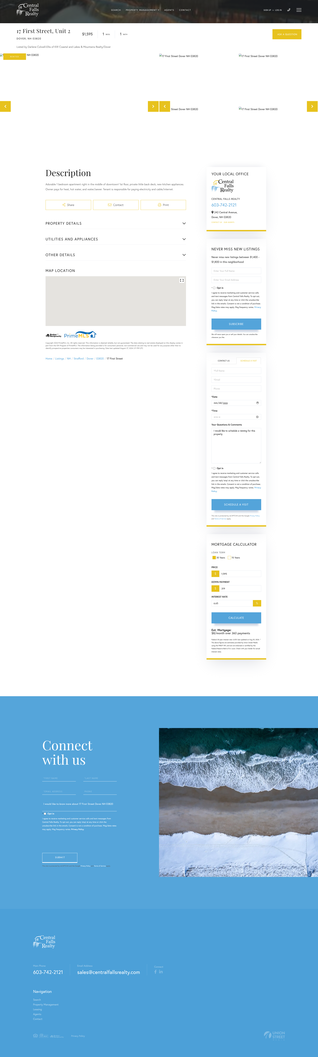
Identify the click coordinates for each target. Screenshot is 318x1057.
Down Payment (221, 581)
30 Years (220, 557)
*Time (214, 410)
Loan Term (218, 552)
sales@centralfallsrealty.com (108, 972)
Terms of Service (220, 519)
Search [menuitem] (116, 10)
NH (69, 358)
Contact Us (217, 222)
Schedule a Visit (248, 361)
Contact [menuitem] (185, 10)
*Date (214, 396)
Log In (278, 10)
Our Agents (229, 222)
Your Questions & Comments (227, 424)
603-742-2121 (224, 205)
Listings (59, 358)
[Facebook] (155, 972)
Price (215, 567)
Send (59, 858)
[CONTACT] (286, 34)
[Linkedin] (161, 972)
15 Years (236, 557)
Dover (90, 358)
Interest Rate (220, 596)
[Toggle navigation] (298, 10)
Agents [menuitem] (169, 10)
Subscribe (236, 324)
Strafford (79, 358)
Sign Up (267, 10)
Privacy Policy (255, 516)
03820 (100, 358)
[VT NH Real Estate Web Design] (274, 1035)
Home (49, 358)
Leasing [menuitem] (37, 1009)
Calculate (236, 617)
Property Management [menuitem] (141, 10)
